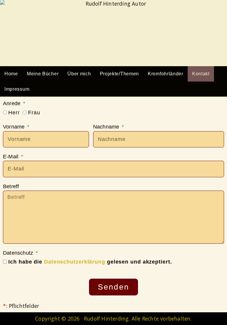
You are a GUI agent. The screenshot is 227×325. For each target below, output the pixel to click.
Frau (34, 113)
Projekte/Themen (119, 73)
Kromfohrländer (165, 73)
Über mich (79, 73)
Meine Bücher (43, 73)
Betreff (11, 186)
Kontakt (201, 73)
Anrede (12, 103)
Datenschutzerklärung (74, 262)
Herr (14, 113)
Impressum (16, 89)
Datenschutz (19, 253)
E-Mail (11, 157)
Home (11, 73)
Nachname (107, 127)
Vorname (14, 127)
